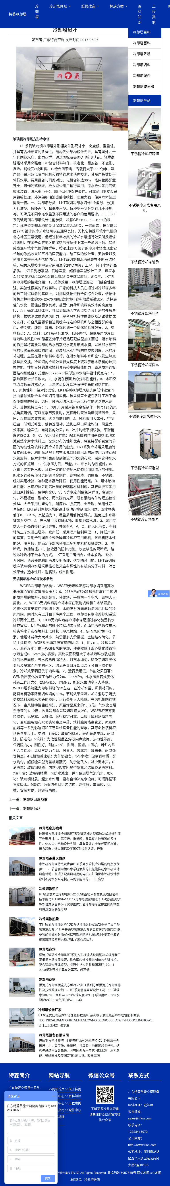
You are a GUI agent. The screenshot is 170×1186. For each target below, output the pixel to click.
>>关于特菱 (73, 1089)
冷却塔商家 (47, 979)
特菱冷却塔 (17, 14)
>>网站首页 (56, 1089)
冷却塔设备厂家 (50, 1009)
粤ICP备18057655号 (122, 1172)
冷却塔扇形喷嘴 (35, 799)
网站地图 (143, 1172)
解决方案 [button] (117, 6)
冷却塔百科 (142, 42)
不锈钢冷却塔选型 (145, 467)
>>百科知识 (73, 1096)
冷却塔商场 (32, 808)
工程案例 (154, 14)
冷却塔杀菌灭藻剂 (52, 858)
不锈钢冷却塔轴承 (145, 261)
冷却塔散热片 (49, 888)
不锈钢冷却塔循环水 (145, 416)
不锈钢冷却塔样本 (145, 364)
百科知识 (139, 14)
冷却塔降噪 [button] (58, 6)
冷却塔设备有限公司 (54, 1035)
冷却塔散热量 (49, 918)
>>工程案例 (73, 1103)
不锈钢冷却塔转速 (145, 153)
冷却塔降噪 (142, 53)
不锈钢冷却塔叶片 (145, 313)
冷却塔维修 (92, 1179)
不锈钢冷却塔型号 (145, 519)
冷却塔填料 (142, 64)
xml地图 (155, 1172)
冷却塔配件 (142, 75)
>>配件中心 (73, 1109)
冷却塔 (37, 11)
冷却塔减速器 (143, 86)
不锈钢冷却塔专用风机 (145, 208)
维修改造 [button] (88, 6)
